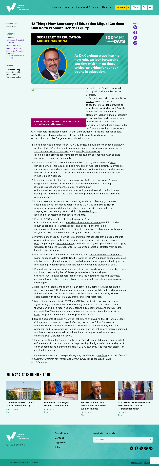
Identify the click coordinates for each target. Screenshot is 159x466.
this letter (102, 355)
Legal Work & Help (86, 7)
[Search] (144, 7)
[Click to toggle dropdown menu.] (60, 7)
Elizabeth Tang (13, 70)
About (105, 7)
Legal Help (60, 443)
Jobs (57, 447)
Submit (150, 440)
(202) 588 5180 (17, 445)
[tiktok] (146, 448)
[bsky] (131, 448)
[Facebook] (135, 33)
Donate (121, 7)
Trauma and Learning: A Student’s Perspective (56, 404)
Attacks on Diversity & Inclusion (15, 41)
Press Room (61, 433)
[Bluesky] (135, 27)
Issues (55, 7)
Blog (8, 412)
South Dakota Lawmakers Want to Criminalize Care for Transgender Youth (134, 405)
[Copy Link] (135, 43)
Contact (59, 438)
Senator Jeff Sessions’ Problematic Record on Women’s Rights (93, 405)
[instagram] (141, 448)
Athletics (10, 38)
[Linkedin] (151, 448)
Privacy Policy (136, 463)
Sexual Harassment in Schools (15, 57)
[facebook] (136, 448)
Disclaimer (148, 463)
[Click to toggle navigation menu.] (150, 7)
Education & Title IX (14, 45)
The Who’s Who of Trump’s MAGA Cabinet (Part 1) (20, 404)
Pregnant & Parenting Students (15, 52)
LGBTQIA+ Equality (14, 49)
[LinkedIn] (135, 38)
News (67, 7)
